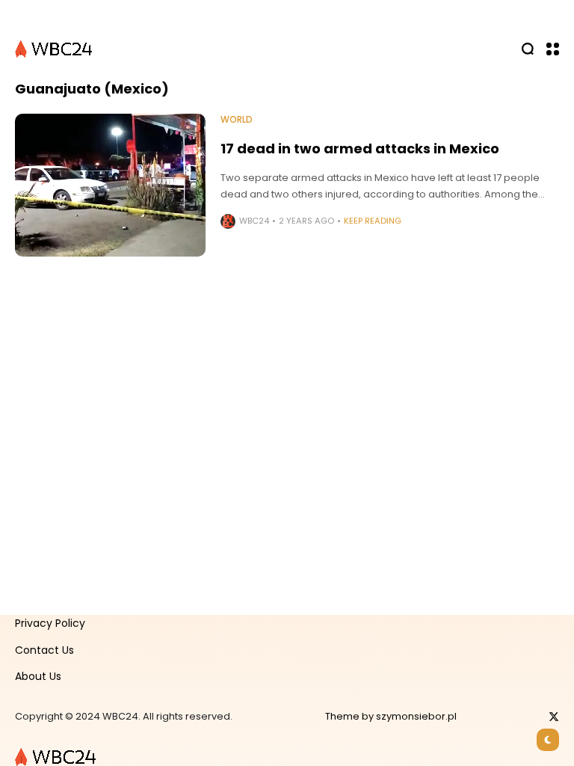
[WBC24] (54, 49)
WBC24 (254, 221)
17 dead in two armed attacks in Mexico (359, 148)
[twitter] (554, 716)
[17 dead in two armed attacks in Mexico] (110, 185)
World (236, 120)
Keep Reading (372, 221)
